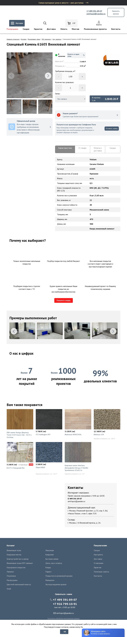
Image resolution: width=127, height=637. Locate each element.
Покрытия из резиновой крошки (58, 576)
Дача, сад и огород (53, 563)
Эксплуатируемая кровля (55, 584)
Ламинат (10, 571)
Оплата (63, 29)
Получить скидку (63, 300)
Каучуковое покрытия (16, 567)
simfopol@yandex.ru (95, 14)
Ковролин (49, 554)
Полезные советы (101, 571)
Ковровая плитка (14, 554)
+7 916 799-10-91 (65, 604)
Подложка (11, 576)
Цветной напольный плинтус (19, 584)
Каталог (23, 39)
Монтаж (75, 29)
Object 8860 (40, 467)
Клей (9, 588)
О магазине (98, 563)
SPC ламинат (46, 39)
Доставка (51, 29)
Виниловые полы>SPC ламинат (20, 563)
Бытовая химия (51, 559)
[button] (48, 76)
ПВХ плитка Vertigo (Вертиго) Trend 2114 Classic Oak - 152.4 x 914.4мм (19, 434)
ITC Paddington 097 (43, 434)
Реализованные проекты (95, 29)
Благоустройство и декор (18, 559)
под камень (57, 39)
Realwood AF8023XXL (73, 434)
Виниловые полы (34, 39)
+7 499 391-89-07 (94, 11)
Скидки (26, 29)
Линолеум (49, 550)
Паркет (48, 571)
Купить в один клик (73, 55)
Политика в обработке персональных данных (63, 618)
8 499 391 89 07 (75, 498)
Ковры (48, 567)
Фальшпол (49, 580)
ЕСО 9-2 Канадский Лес (16, 468)
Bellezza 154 (99, 434)
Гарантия (38, 29)
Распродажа (12, 29)
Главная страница (13, 39)
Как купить (98, 554)
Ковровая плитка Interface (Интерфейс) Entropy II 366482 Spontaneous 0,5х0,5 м (76, 467)
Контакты (115, 29)
